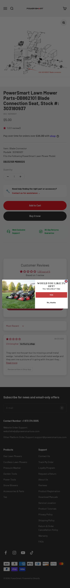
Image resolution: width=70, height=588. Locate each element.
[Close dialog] (66, 281)
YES (51, 295)
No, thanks (51, 302)
